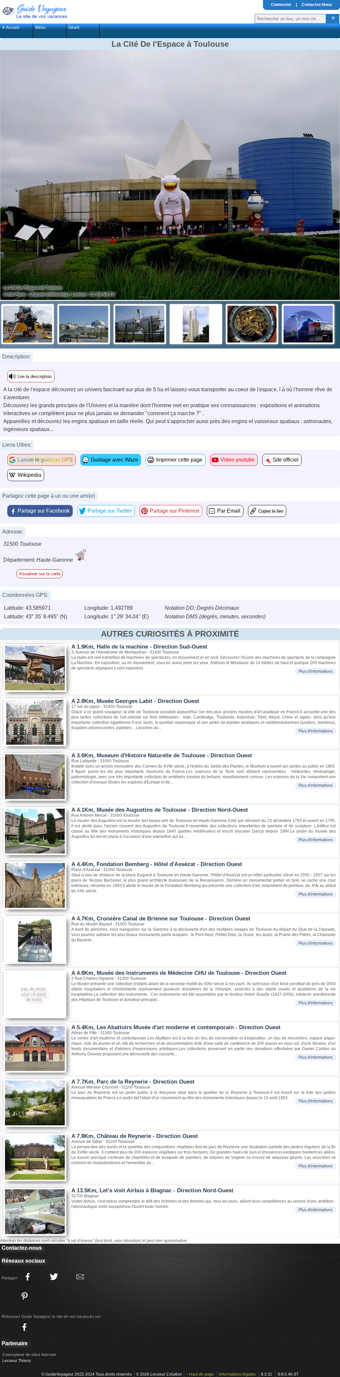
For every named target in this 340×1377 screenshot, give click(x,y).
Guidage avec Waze (114, 460)
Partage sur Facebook (44, 511)
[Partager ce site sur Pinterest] (24, 1296)
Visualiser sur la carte (39, 573)
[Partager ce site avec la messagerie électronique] (80, 1277)
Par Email (228, 511)
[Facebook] (24, 1327)
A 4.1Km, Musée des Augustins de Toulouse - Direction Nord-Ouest (159, 810)
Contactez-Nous (316, 4)
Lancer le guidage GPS (45, 460)
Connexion (281, 4)
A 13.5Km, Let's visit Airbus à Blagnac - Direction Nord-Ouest (152, 1190)
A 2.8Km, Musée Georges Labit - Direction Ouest (135, 701)
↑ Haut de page (200, 1374)
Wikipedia (29, 475)
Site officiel (285, 460)
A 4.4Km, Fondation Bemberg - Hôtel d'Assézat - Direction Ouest (156, 864)
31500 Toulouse (22, 544)
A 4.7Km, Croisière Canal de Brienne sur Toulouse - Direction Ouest (160, 918)
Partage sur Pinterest (174, 511)
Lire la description (34, 376)
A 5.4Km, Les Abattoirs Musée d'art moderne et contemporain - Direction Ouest (176, 1027)
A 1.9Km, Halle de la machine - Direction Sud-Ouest (139, 647)
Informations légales (237, 1374)
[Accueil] (34, 10)
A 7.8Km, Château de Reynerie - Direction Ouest (134, 1136)
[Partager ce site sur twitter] (54, 1277)
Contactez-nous (22, 1248)
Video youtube (237, 460)
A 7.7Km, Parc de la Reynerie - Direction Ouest (133, 1082)
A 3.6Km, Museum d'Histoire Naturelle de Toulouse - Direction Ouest (161, 755)
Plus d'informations (315, 671)
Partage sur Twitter (110, 511)
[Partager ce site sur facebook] (28, 1277)
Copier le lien (270, 511)
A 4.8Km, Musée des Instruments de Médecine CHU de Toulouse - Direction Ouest (179, 973)
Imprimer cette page (179, 460)
